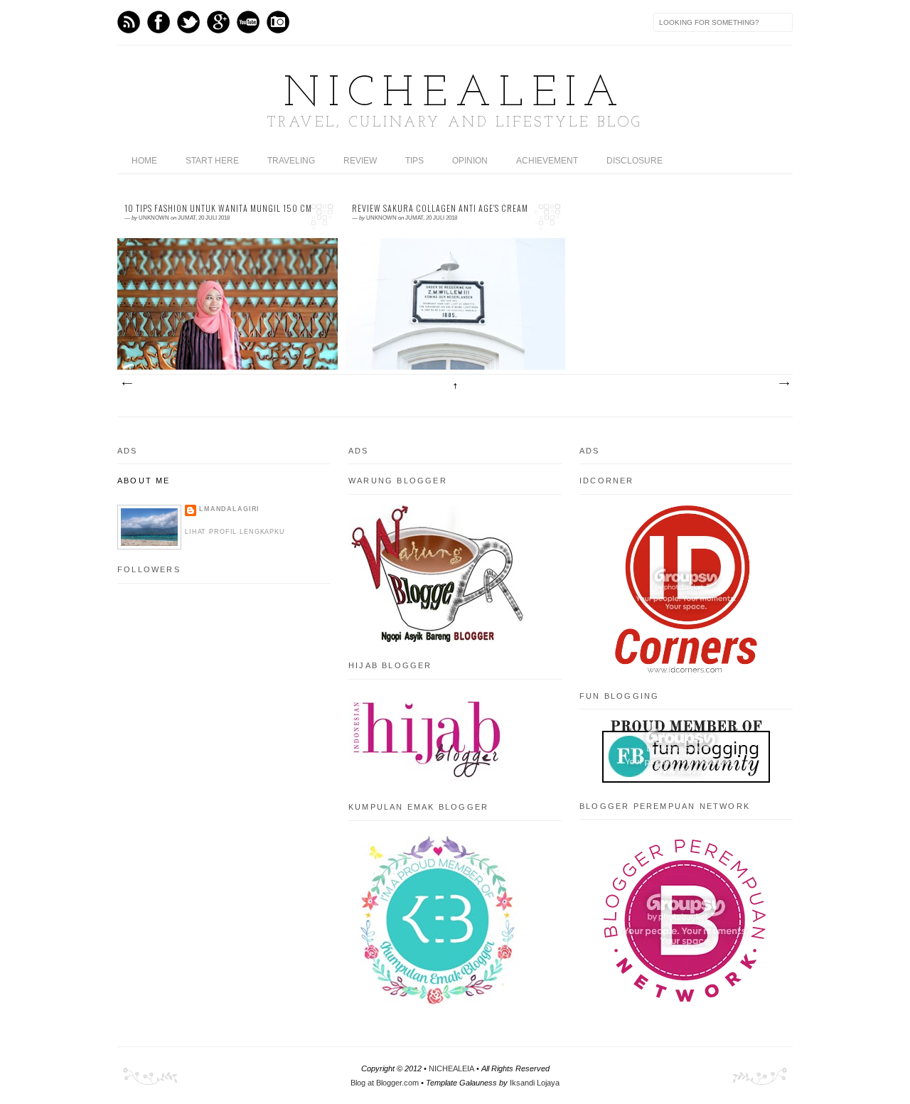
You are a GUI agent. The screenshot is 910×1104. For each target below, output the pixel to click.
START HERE (212, 161)
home (144, 161)
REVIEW (360, 161)
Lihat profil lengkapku (235, 531)
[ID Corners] (686, 669)
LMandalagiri (229, 509)
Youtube (248, 22)
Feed (128, 22)
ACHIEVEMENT (547, 161)
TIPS (414, 161)
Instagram (278, 22)
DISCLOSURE (634, 161)
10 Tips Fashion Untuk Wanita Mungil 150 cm (218, 208)
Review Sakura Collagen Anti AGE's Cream (440, 208)
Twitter (188, 22)
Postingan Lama (783, 384)
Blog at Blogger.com (384, 1082)
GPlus (218, 22)
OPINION (470, 161)
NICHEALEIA (455, 94)
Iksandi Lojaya (535, 1082)
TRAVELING (291, 161)
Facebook (158, 22)
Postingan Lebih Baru (126, 384)
